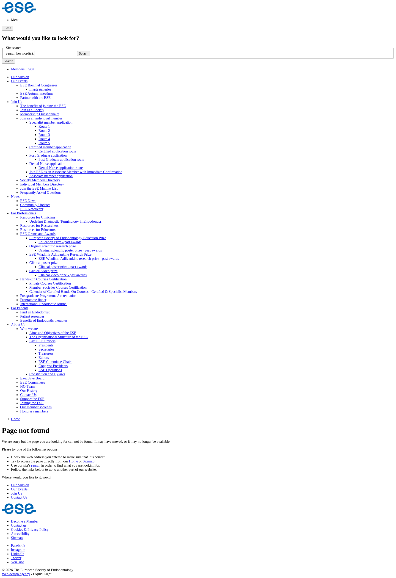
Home (73, 461)
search (35, 465)
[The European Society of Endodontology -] (19, 12)
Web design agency (16, 574)
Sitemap (88, 461)
